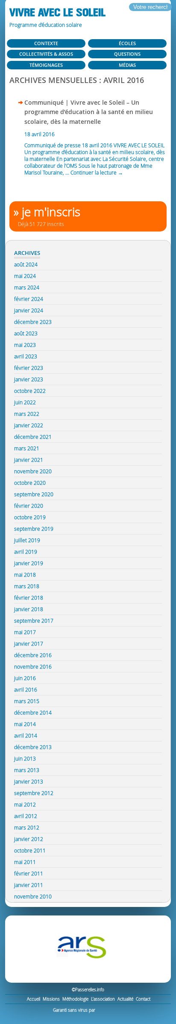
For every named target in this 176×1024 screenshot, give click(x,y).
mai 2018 (25, 574)
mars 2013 (26, 770)
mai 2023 (25, 344)
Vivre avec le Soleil (57, 12)
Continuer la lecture (96, 172)
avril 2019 (25, 551)
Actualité (125, 999)
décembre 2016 (33, 655)
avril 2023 (25, 356)
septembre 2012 (33, 792)
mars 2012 (26, 827)
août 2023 (26, 333)
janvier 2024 (28, 310)
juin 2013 (25, 758)
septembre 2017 (33, 620)
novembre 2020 (33, 471)
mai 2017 (25, 632)
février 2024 (28, 298)
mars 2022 (26, 413)
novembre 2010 (33, 896)
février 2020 (28, 505)
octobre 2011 (30, 850)
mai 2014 (25, 724)
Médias (127, 65)
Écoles (127, 43)
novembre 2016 (33, 666)
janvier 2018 (28, 609)
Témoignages (46, 65)
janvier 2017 (28, 643)
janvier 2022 (28, 425)
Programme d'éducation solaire (45, 24)
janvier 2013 (28, 781)
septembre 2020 (33, 494)
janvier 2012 (28, 838)
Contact (143, 999)
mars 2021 (26, 448)
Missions (51, 999)
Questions (127, 54)
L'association (103, 999)
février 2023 (28, 367)
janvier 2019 (28, 563)
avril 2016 (25, 689)
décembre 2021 (33, 436)
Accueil (33, 999)
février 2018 (28, 597)
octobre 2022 (30, 390)
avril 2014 (25, 735)
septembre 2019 (33, 528)
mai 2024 (25, 275)
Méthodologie (75, 999)
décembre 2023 (33, 321)
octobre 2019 (30, 517)
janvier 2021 (28, 459)
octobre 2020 (30, 482)
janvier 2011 (28, 884)
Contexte (46, 43)
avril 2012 (25, 815)
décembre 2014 (33, 712)
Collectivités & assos (46, 54)
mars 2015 (26, 701)
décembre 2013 (33, 747)
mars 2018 (26, 586)
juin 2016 (25, 678)
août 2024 (26, 264)
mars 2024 (26, 287)
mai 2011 (25, 861)
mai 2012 (25, 804)
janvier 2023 (28, 379)
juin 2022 (25, 402)
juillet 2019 (27, 540)
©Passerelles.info (88, 990)
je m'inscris (51, 212)
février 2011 (28, 873)
